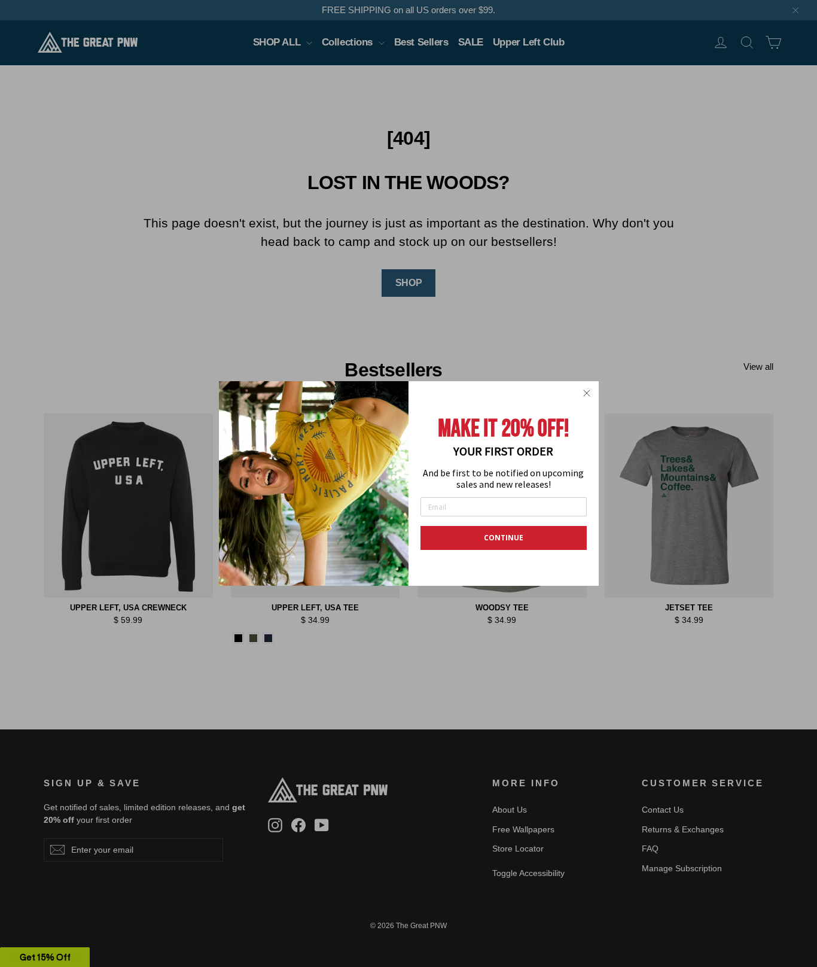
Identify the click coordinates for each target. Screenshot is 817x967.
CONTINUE (503, 538)
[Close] (587, 393)
